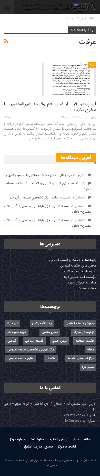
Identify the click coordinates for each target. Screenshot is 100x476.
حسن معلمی (50, 332)
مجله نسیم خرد (86, 288)
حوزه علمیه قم (16, 332)
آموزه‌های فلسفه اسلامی (80, 271)
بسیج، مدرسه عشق (38, 446)
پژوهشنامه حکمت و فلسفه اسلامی (72, 260)
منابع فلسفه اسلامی (20, 358)
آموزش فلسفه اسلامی (80, 323)
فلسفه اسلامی (34, 340)
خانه (87, 439)
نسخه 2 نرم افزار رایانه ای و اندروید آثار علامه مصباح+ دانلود (47, 186)
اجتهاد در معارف (83, 332)
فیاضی (11, 340)
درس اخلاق (59, 340)
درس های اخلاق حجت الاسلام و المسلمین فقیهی (39, 175)
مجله (90, 349)
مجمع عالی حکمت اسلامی (78, 265)
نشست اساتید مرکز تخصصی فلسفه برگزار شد (39, 197)
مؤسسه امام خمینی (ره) (80, 277)
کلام (91, 64)
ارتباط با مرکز (67, 446)
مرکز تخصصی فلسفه (80, 358)
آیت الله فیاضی (42, 323)
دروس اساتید (58, 439)
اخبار (76, 439)
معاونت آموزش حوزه (82, 282)
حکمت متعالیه (84, 340)
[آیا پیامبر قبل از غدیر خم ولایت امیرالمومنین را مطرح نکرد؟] (69, 79)
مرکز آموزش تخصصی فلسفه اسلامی (30, 349)
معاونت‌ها (37, 439)
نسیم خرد (88, 367)
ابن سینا (12, 323)
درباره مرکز (17, 439)
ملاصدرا (51, 358)
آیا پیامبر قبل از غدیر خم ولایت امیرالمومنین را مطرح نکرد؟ (50, 106)
